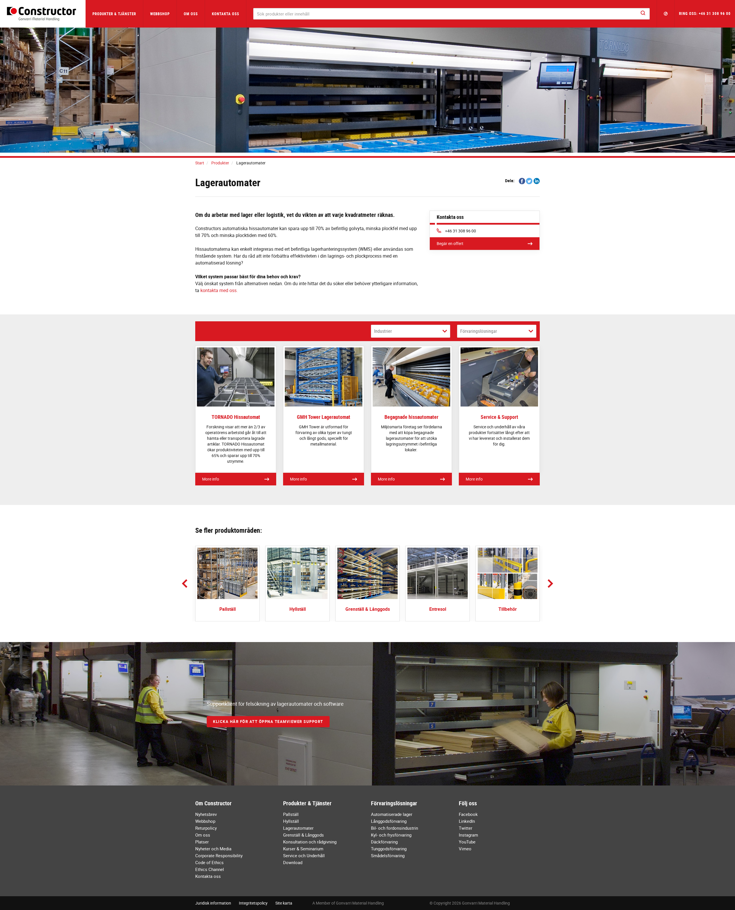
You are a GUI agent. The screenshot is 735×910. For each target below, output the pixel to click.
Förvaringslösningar (478, 331)
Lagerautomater (298, 828)
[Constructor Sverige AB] (43, 14)
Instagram (468, 835)
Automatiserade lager (391, 814)
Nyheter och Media (213, 848)
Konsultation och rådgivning (309, 842)
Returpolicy (206, 828)
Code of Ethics (209, 862)
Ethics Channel (209, 869)
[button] (666, 14)
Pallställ (291, 814)
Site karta (283, 903)
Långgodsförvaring (389, 821)
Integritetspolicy (253, 903)
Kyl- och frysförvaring (391, 835)
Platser (202, 842)
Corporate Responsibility (219, 855)
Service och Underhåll (304, 855)
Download (292, 862)
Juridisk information (213, 903)
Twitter (465, 828)
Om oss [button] (191, 13)
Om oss (202, 835)
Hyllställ (291, 821)
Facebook (468, 814)
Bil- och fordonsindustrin (394, 828)
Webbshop (160, 13)
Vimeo (465, 848)
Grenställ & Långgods (303, 835)
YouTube (467, 842)
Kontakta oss (225, 13)
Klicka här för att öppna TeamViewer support (268, 721)
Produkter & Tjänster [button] (114, 13)
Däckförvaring (384, 842)
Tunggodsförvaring (389, 848)
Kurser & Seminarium (303, 848)
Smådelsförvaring (388, 855)
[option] (227, 583)
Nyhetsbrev (206, 814)
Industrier (383, 331)
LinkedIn (467, 821)
